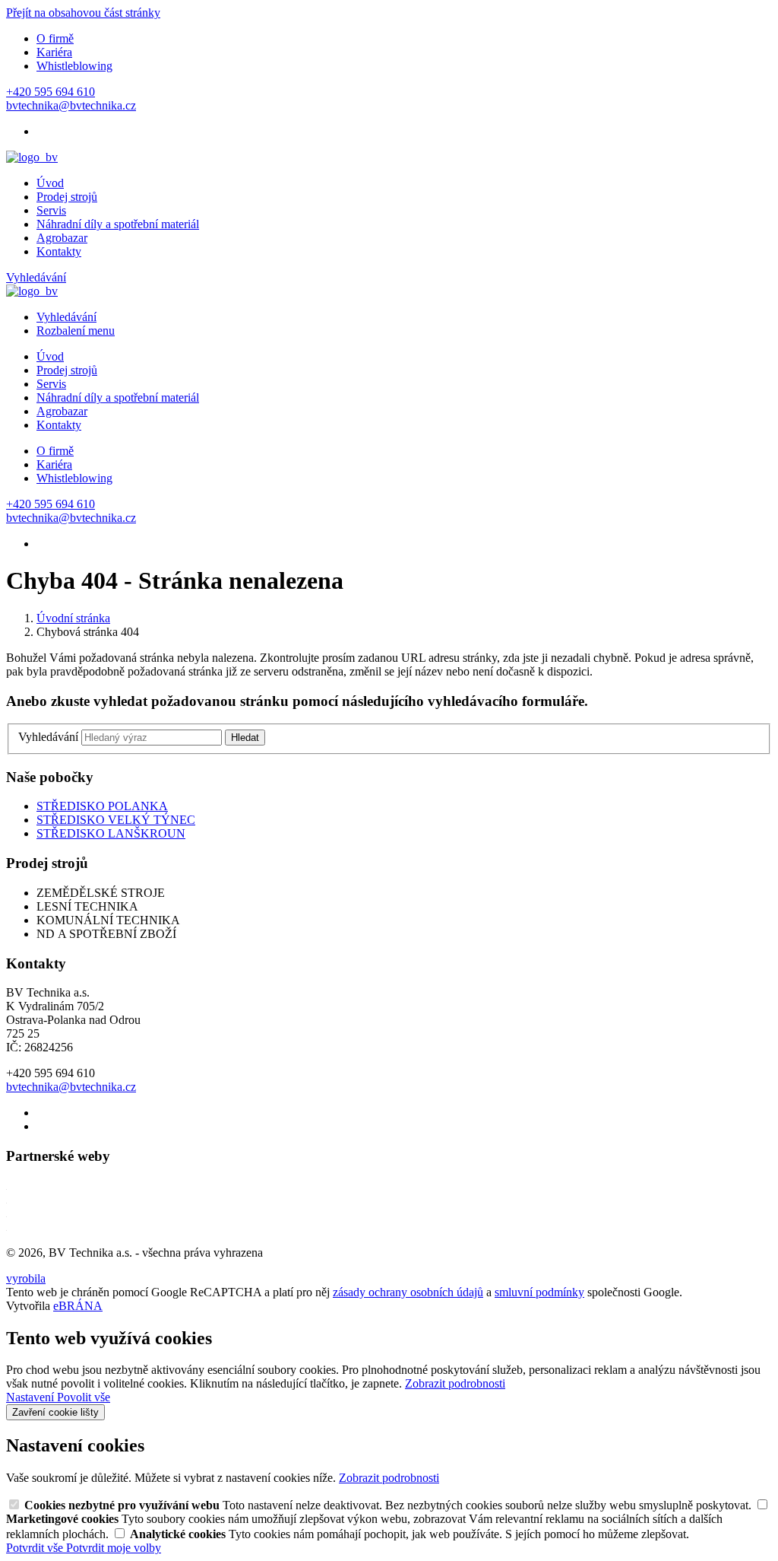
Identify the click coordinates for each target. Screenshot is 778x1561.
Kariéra (54, 52)
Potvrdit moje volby (113, 1547)
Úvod (50, 182)
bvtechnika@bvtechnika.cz (71, 1086)
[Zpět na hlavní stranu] (32, 157)
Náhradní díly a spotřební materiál (117, 224)
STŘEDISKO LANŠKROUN (110, 833)
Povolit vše (83, 1397)
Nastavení (31, 1397)
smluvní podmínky (539, 1292)
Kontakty (58, 251)
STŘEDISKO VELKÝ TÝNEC (115, 819)
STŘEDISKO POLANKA (102, 806)
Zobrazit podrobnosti (455, 1383)
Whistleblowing (74, 65)
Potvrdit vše (36, 1547)
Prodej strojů (66, 196)
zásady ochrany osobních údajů (408, 1292)
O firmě (55, 38)
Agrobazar (61, 237)
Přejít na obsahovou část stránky (83, 12)
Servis (51, 210)
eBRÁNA (78, 1305)
